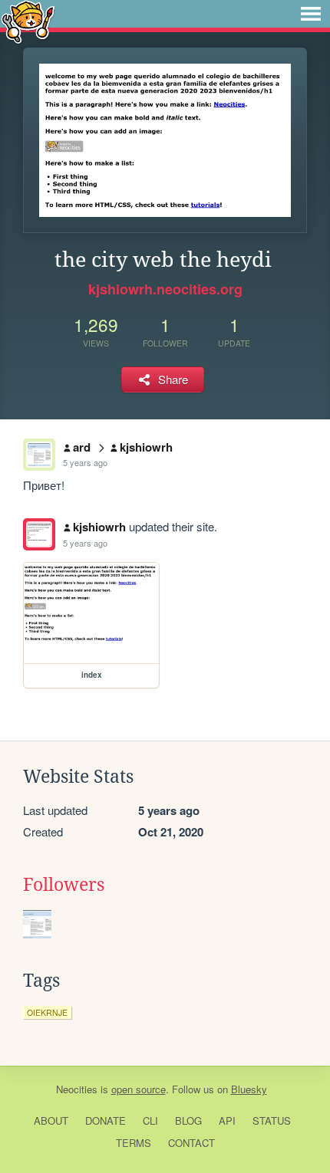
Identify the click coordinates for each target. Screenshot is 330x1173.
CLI (150, 1120)
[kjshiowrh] (39, 534)
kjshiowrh (146, 447)
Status (271, 1120)
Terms (133, 1142)
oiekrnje (47, 1012)
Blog (188, 1120)
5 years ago (85, 462)
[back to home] (28, 21)
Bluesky (249, 1089)
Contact (191, 1142)
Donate (105, 1120)
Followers (63, 885)
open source (138, 1089)
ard (82, 447)
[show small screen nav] (311, 14)
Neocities (76, 1089)
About (51, 1120)
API (227, 1120)
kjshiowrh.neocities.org (165, 289)
